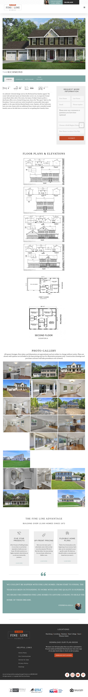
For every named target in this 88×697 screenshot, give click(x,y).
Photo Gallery (29, 79)
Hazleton (64, 634)
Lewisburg (57, 634)
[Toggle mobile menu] (84, 7)
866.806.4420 (34, 674)
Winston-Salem (63, 636)
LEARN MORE (19, 563)
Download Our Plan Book (64, 655)
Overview (9, 79)
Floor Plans (19, 79)
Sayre (79, 634)
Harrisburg (49, 634)
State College (72, 634)
